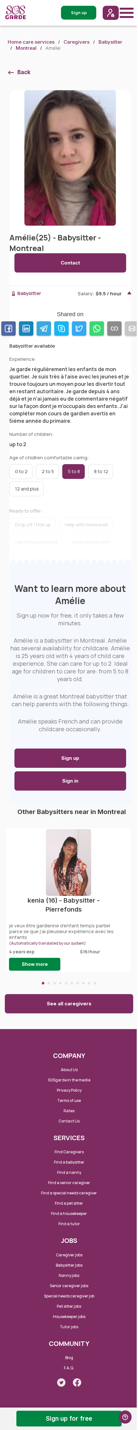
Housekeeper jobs (69, 1316)
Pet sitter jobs (69, 1306)
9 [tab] (89, 983)
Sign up (70, 758)
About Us (69, 1069)
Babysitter (110, 42)
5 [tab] (66, 983)
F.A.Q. (69, 1368)
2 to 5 (48, 471)
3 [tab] (54, 983)
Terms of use (69, 1100)
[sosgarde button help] (125, 1417)
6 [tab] (72, 983)
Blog (69, 1357)
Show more (35, 964)
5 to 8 (74, 471)
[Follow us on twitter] (61, 1382)
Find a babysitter (69, 1162)
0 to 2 (21, 471)
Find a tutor (69, 1223)
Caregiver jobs (69, 1255)
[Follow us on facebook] (77, 1382)
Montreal (26, 48)
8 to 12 (101, 471)
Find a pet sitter (69, 1203)
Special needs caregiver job (69, 1296)
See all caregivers (69, 1004)
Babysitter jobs (69, 1265)
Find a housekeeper (69, 1213)
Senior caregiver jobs (69, 1285)
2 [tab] (48, 983)
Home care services (31, 42)
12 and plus (27, 489)
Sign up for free (69, 1418)
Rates (69, 1111)
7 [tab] (77, 983)
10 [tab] (95, 983)
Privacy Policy (69, 1090)
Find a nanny (69, 1172)
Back (23, 72)
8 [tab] (83, 983)
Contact (70, 263)
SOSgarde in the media (69, 1080)
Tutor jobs (69, 1327)
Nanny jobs (69, 1275)
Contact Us (69, 1121)
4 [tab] (60, 983)
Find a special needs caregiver (69, 1193)
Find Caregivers (69, 1152)
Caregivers (77, 42)
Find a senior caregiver (69, 1182)
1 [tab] (43, 983)
